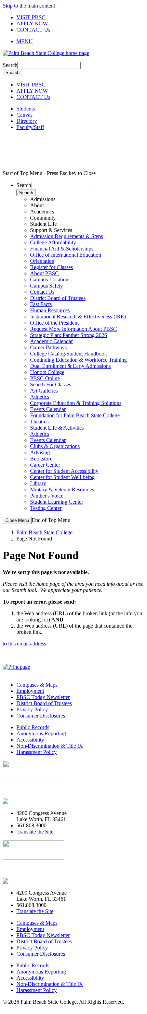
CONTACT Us (33, 30)
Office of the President (54, 323)
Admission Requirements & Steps (66, 236)
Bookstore (41, 459)
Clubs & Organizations (55, 446)
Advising (40, 452)
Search (10, 65)
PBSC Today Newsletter (43, 697)
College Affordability (53, 242)
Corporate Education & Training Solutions (75, 403)
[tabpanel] (80, 251)
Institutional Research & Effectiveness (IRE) (78, 316)
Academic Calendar (51, 341)
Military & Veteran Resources (62, 489)
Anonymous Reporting (41, 733)
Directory (26, 121)
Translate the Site (34, 832)
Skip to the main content (29, 6)
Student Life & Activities (57, 428)
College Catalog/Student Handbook (68, 354)
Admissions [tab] (42, 199)
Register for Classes (51, 267)
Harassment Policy (36, 752)
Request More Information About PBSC (73, 329)
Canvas (24, 115)
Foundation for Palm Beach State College (75, 415)
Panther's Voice (46, 496)
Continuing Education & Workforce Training (78, 360)
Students (25, 109)
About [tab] (37, 205)
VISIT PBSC (30, 17)
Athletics (39, 397)
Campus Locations (50, 279)
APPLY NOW (32, 23)
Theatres (39, 421)
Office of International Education (65, 255)
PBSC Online (45, 378)
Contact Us (42, 292)
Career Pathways (48, 347)
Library (38, 483)
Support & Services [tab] (51, 230)
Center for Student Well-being (62, 477)
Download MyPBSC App (31, 790)
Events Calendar (48, 409)
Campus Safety (46, 286)
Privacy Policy (32, 709)
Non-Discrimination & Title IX (49, 746)
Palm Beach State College (44, 532)
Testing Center (46, 508)
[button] (80, 41)
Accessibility (30, 740)
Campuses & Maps (36, 685)
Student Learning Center (56, 502)
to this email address (24, 643)
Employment (30, 691)
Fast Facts (41, 304)
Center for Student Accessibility (64, 471)
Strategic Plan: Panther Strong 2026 (68, 335)
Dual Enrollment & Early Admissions (70, 366)
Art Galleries (44, 391)
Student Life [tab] (43, 224)
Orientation (42, 261)
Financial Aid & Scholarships (61, 249)
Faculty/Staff (30, 127)
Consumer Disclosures (40, 716)
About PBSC (44, 273)
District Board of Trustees (57, 298)
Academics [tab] (42, 211)
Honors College (47, 372)
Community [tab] (43, 218)
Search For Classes (50, 384)
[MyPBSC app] (22, 801)
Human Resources (50, 310)
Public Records (32, 727)
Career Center (45, 465)
